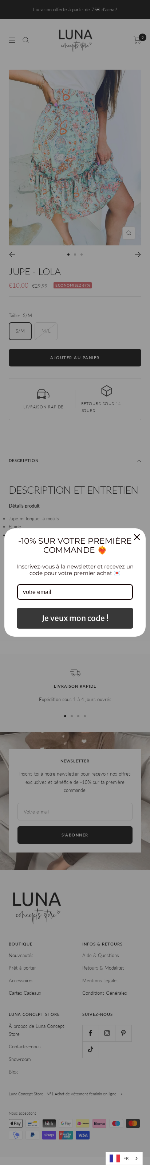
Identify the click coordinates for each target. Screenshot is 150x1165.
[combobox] (124, 1158)
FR (126, 1158)
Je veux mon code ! (75, 618)
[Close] (137, 537)
